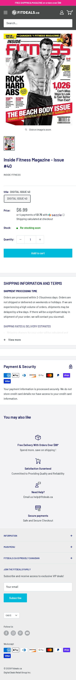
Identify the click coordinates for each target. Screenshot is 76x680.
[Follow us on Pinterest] (20, 633)
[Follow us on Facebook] (6, 633)
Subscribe (15, 598)
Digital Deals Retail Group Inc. (17, 672)
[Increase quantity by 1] (40, 239)
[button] (44, 215)
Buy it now (38, 265)
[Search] (67, 23)
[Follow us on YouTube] (27, 633)
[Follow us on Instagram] (13, 633)
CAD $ (8, 615)
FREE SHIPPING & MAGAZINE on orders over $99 (38, 2)
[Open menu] (5, 12)
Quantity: (9, 239)
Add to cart (38, 253)
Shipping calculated (27, 219)
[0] (69, 12)
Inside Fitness (12, 174)
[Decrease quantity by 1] (20, 239)
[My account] (62, 12)
